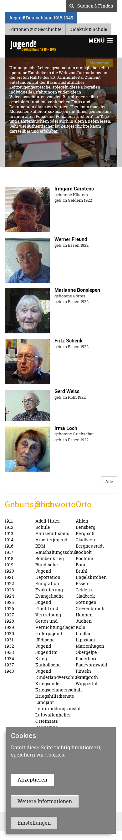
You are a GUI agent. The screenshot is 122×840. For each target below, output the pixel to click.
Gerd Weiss (66, 391)
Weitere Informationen (45, 801)
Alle (109, 481)
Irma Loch (65, 428)
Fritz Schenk (68, 340)
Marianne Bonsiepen (77, 289)
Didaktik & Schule (88, 28)
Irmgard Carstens (74, 188)
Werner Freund (70, 239)
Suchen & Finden (95, 5)
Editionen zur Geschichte (35, 28)
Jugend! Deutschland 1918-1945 (40, 17)
